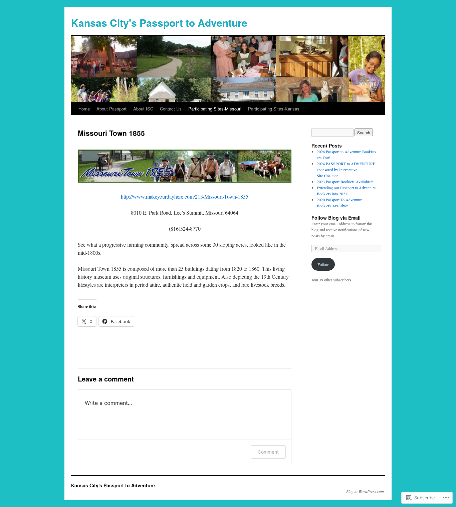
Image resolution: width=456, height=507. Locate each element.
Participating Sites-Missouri (214, 108)
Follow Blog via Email (336, 217)
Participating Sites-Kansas (273, 108)
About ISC (143, 108)
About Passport (111, 108)
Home (84, 108)
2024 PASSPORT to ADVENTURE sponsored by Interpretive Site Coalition (346, 169)
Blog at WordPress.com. (365, 491)
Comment (268, 452)
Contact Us (171, 108)
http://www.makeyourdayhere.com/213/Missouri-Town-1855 (184, 196)
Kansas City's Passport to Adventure (159, 22)
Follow (323, 264)
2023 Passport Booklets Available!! (345, 181)
